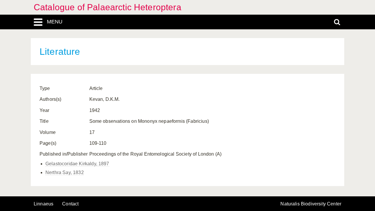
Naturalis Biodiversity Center (310, 204)
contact (70, 203)
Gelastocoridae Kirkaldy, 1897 (77, 163)
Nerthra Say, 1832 (64, 172)
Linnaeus (43, 204)
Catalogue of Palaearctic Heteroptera (107, 7)
